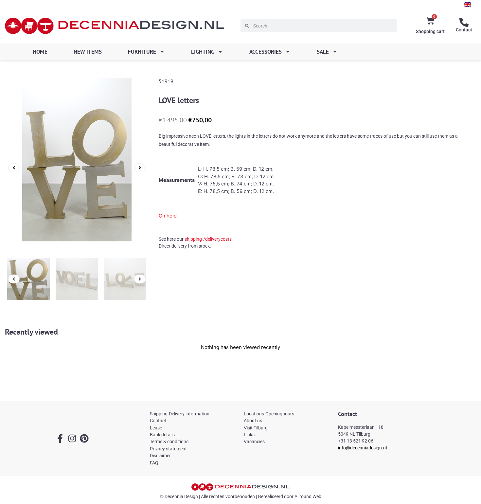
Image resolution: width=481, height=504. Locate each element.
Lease (156, 427)
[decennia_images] (77, 168)
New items (88, 51)
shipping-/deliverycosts (208, 239)
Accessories (265, 51)
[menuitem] (467, 5)
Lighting (202, 51)
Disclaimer (160, 455)
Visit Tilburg (256, 427)
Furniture (142, 51)
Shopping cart (430, 31)
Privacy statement (168, 448)
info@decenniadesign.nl (362, 447)
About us (253, 420)
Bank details (162, 434)
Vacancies (254, 441)
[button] (14, 167)
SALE (323, 51)
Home (40, 51)
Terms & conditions (169, 441)
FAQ (154, 462)
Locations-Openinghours (269, 413)
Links (249, 434)
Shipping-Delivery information (179, 413)
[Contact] (464, 22)
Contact (464, 29)
